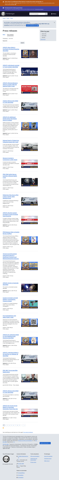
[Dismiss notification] (54, 22)
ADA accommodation (34, 456)
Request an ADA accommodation (25, 440)
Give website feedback (28, 432)
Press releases (10, 34)
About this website (48, 456)
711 (14, 442)
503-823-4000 (6, 444)
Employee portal (47, 458)
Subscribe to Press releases (3, 427)
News (11, 18)
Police (8, 18)
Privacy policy (33, 462)
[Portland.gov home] (8, 14)
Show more (43, 39)
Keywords (5, 40)
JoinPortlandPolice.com (32, 25)
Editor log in (46, 461)
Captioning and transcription (33, 459)
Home (4, 18)
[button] (53, 13)
